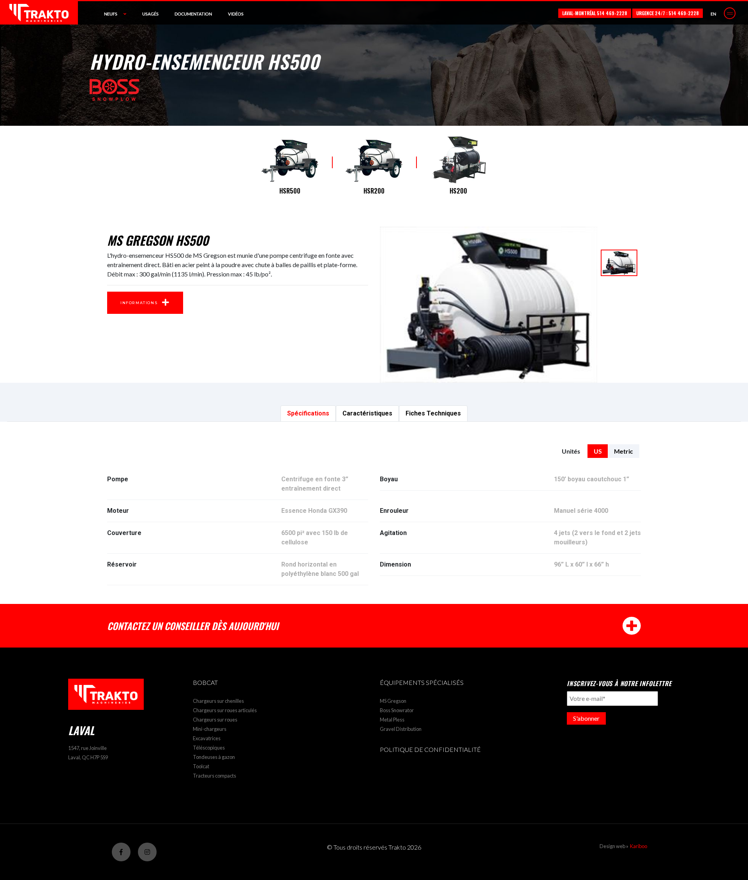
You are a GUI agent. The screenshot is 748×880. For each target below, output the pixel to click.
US (598, 451)
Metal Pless (392, 719)
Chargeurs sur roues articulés (225, 710)
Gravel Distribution (401, 729)
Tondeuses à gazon (214, 757)
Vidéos (235, 13)
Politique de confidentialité (430, 749)
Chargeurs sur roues (215, 719)
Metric (623, 451)
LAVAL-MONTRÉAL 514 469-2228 (594, 13)
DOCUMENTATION (193, 13)
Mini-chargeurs (209, 729)
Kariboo (638, 846)
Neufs (110, 13)
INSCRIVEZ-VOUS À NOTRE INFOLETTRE (619, 683)
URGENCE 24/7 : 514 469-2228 (667, 13)
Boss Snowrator (397, 710)
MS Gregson (393, 701)
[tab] (308, 413)
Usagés (150, 13)
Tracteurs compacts (214, 776)
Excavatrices (207, 738)
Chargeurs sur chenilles (218, 701)
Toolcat (201, 766)
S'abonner (586, 718)
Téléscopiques (209, 747)
